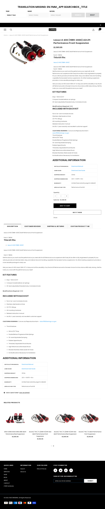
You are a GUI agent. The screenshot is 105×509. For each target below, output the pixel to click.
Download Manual (77, 166)
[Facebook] (55, 470)
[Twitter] (60, 470)
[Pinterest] (71, 470)
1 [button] (51, 445)
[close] (100, 25)
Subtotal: (56, 200)
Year (7, 11)
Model (52, 11)
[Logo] (52, 29)
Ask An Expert (24, 393)
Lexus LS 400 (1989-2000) (61, 62)
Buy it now (77, 212)
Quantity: (57, 192)
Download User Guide (78, 170)
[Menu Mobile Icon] (5, 29)
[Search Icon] (11, 30)
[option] (27, 52)
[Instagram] (66, 470)
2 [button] (53, 445)
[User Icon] (93, 30)
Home (5, 35)
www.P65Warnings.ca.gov (60, 133)
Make (30, 11)
